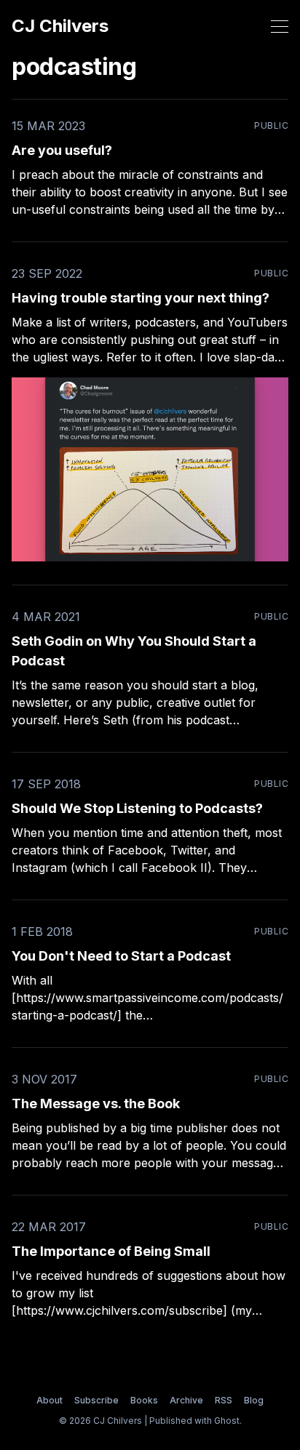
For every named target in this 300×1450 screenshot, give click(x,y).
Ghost (227, 1420)
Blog (254, 1400)
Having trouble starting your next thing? (140, 297)
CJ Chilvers (60, 26)
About (49, 1400)
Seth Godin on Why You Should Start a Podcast (134, 650)
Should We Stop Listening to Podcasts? (137, 808)
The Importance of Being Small (111, 1251)
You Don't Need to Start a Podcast (121, 956)
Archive (186, 1400)
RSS (223, 1400)
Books (144, 1400)
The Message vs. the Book (96, 1103)
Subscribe (96, 1400)
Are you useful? (62, 150)
